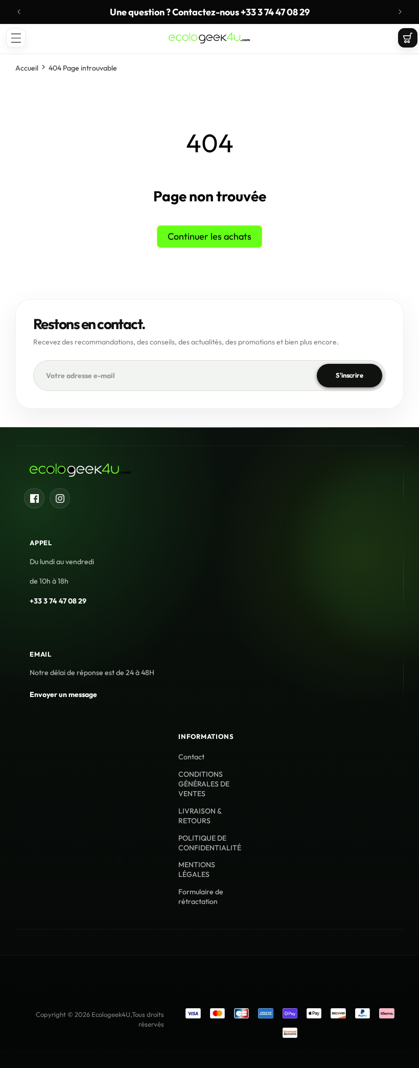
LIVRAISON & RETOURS (199, 815)
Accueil (26, 68)
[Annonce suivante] (400, 12)
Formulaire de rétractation (200, 896)
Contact (191, 756)
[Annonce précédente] (19, 12)
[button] (16, 38)
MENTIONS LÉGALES (196, 869)
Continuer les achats (209, 236)
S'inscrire (349, 375)
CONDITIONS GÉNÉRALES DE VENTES (203, 784)
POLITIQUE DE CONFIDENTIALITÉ (209, 842)
